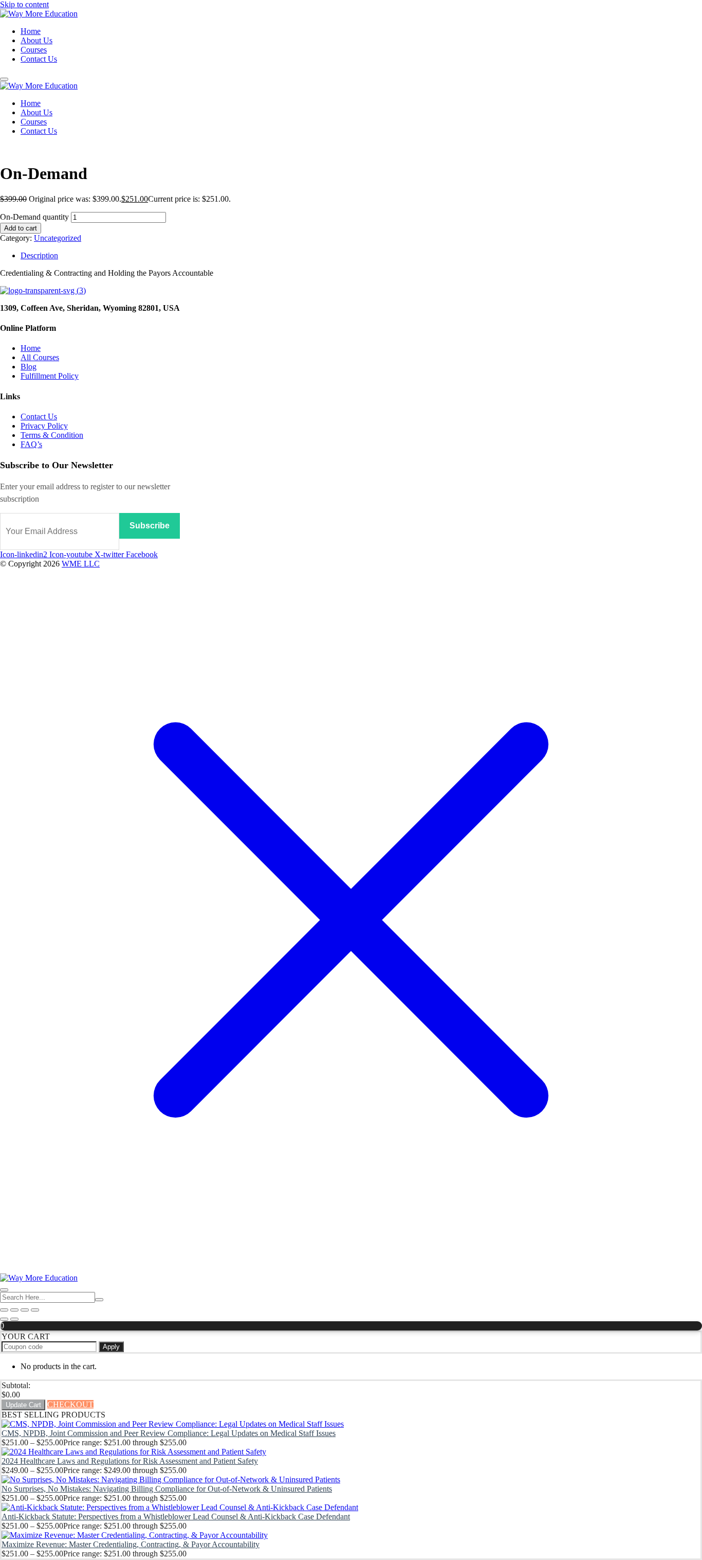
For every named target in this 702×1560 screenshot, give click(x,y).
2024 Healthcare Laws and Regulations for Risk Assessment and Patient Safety (130, 1461)
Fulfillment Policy (50, 375)
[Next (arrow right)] (14, 1319)
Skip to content (24, 4)
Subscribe (150, 525)
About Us (36, 40)
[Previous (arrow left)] (4, 1319)
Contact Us (39, 59)
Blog (28, 366)
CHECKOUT (70, 1404)
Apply (111, 1347)
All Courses (40, 357)
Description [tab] (39, 255)
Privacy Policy (44, 425)
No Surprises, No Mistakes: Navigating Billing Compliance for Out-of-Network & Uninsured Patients (167, 1488)
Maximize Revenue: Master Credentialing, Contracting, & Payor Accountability (131, 1544)
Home (31, 31)
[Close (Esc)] (35, 1309)
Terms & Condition (52, 435)
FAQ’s (31, 444)
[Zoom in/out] (4, 1309)
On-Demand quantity (34, 216)
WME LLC (81, 563)
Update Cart (23, 1405)
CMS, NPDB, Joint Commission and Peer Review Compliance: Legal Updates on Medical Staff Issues (169, 1433)
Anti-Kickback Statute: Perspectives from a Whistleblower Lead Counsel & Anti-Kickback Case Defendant (176, 1516)
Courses (34, 49)
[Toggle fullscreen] (14, 1309)
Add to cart (20, 228)
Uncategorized (57, 238)
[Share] (25, 1309)
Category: (16, 238)
